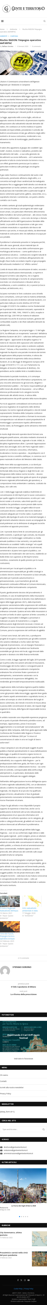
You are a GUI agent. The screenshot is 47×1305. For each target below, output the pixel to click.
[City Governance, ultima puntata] (39, 1238)
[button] (2, 1036)
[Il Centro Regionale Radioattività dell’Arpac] (10, 901)
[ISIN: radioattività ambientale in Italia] (32, 901)
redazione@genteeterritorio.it (16, 1150)
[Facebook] (18, 1280)
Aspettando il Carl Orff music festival (23, 1036)
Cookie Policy (18, 1289)
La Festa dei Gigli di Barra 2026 (23, 1206)
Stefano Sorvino (7, 46)
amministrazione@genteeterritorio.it (18, 1153)
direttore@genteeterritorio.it (15, 1147)
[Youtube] (29, 1280)
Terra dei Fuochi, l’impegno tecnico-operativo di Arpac (7, 936)
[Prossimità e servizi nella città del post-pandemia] (39, 1258)
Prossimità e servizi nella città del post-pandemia (14, 1253)
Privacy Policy (5, 1093)
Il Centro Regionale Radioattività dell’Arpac (9, 909)
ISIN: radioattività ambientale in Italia (30, 909)
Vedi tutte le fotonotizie (23, 1058)
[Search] (44, 21)
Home (2, 29)
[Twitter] (21, 1280)
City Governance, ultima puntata (11, 1233)
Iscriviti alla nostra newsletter (12, 1087)
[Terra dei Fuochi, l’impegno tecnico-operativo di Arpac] (10, 926)
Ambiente (13, 29)
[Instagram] (25, 1280)
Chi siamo (4, 1075)
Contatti (3, 1081)
